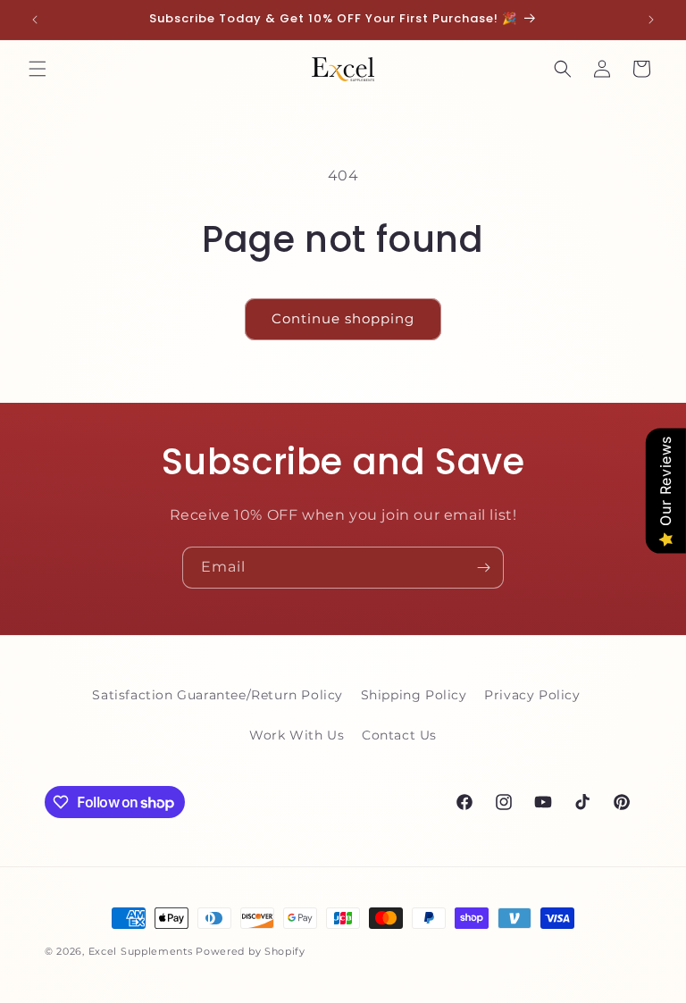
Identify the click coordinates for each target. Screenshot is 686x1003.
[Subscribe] (483, 568)
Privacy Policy (532, 695)
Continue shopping (343, 318)
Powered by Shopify (250, 951)
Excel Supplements (140, 951)
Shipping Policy (414, 695)
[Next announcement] (651, 19)
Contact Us (399, 735)
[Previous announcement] (34, 19)
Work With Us (296, 735)
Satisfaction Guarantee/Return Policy (217, 695)
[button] (37, 68)
